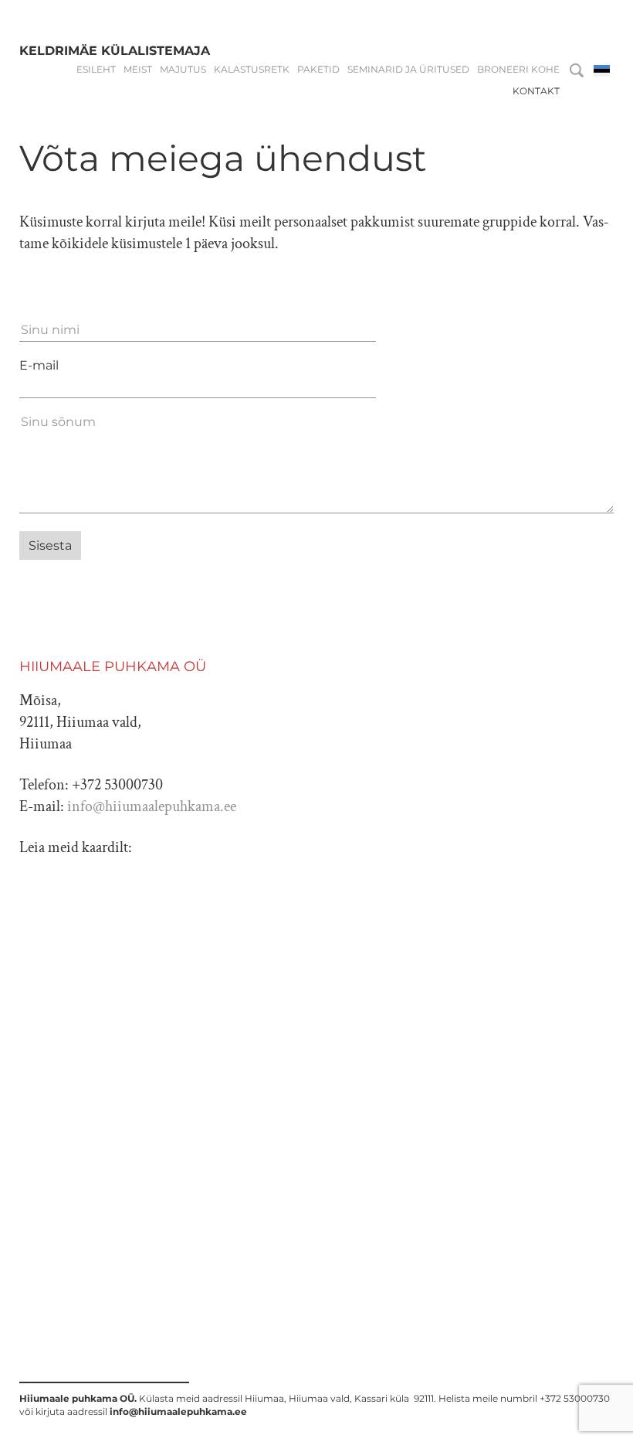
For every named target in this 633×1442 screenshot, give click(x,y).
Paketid (318, 69)
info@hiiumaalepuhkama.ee (151, 806)
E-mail (39, 365)
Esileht (96, 69)
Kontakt (536, 91)
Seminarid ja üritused (408, 69)
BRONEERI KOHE (518, 69)
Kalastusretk (251, 69)
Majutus (183, 69)
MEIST (138, 69)
